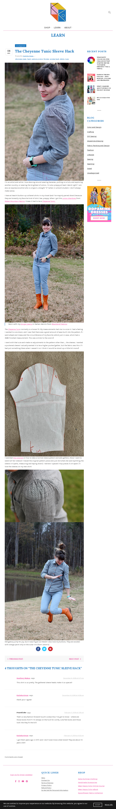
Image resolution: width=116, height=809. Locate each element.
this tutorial (18, 458)
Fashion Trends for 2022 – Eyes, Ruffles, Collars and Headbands (104, 77)
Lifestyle (90, 155)
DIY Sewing (92, 136)
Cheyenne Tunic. (49, 201)
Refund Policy (46, 788)
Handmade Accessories (87, 782)
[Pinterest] (50, 649)
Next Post (74, 659)
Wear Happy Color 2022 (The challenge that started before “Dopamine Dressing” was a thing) (103, 62)
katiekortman (22, 695)
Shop (47, 27)
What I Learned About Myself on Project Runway (104, 88)
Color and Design (94, 127)
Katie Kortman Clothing (87, 779)
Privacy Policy (46, 785)
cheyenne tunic (21, 59)
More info (109, 805)
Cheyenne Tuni (14, 329)
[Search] (109, 12)
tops (67, 59)
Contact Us (45, 780)
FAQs (43, 778)
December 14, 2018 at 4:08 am (73, 695)
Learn (57, 27)
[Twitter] (44, 649)
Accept (97, 805)
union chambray (69, 198)
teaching (90, 164)
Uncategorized (20, 46)
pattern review (37, 59)
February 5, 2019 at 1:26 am (74, 712)
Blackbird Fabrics (59, 324)
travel (89, 168)
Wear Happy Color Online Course (91, 786)
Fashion (90, 150)
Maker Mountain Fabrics (15, 201)
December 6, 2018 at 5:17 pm (73, 678)
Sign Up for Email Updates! (21, 775)
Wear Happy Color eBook (88, 789)
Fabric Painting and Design (98, 146)
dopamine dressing (95, 141)
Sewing (46, 59)
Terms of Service (47, 783)
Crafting (90, 132)
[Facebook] (38, 649)
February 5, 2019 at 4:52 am (74, 736)
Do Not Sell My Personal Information (54, 790)
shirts (62, 59)
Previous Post (16, 659)
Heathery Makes (23, 678)
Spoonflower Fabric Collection (90, 793)
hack (29, 59)
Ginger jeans (26, 324)
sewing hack (54, 59)
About (67, 27)
